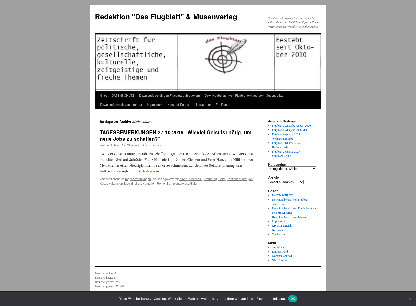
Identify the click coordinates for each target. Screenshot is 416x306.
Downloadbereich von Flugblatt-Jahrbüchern (169, 95)
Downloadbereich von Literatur (121, 104)
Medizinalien (132, 183)
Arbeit (183, 179)
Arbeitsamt (195, 179)
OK (293, 298)
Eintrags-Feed (280, 251)
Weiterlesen (148, 170)
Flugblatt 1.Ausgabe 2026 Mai (289, 130)
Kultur (103, 183)
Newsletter (203, 104)
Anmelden (278, 247)
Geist (221, 179)
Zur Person (223, 104)
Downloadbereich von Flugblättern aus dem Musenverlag (244, 95)
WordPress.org (280, 260)
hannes (156, 145)
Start (103, 95)
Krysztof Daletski (179, 104)
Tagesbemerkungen (138, 179)
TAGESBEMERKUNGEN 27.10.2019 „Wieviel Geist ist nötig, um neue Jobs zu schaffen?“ (176, 135)
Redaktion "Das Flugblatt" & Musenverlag (166, 16)
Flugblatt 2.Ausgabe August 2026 (291, 125)
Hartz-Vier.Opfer (237, 179)
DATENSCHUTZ (123, 95)
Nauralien (149, 183)
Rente (161, 183)
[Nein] (410, 298)
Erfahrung (210, 179)
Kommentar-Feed (282, 256)
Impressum (154, 104)
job (250, 179)
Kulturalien (116, 183)
